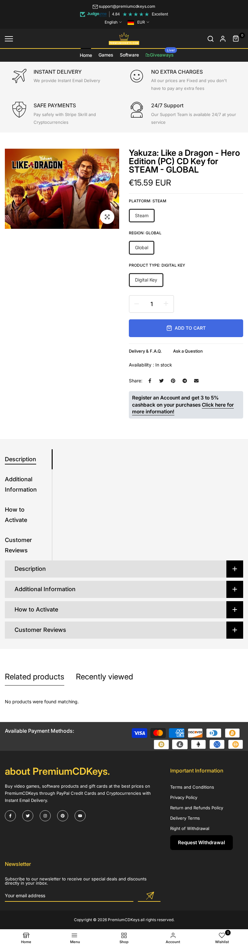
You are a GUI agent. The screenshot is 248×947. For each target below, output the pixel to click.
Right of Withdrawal (189, 828)
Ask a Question (188, 351)
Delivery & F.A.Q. (145, 351)
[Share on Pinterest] (173, 380)
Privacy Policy (183, 797)
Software (129, 55)
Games (105, 55)
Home (86, 55)
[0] (236, 38)
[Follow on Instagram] (45, 815)
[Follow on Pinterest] (62, 815)
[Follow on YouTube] (80, 815)
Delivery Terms (185, 818)
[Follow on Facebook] (10, 815)
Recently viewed (104, 676)
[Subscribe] (149, 896)
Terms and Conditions (192, 787)
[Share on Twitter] (161, 380)
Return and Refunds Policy (196, 807)
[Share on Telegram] (184, 380)
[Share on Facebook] (149, 380)
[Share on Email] (196, 380)
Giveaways (162, 53)
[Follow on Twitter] (27, 815)
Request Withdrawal (201, 842)
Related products (34, 676)
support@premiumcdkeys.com (127, 6)
